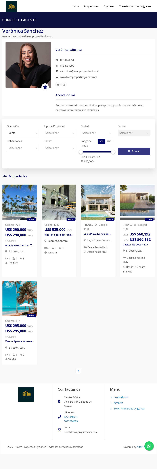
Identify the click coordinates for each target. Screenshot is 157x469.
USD (109, 141)
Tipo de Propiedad (54, 126)
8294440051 (71, 417)
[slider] (81, 152)
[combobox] (82, 133)
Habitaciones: (14, 141)
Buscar (136, 151)
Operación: (13, 126)
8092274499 (71, 421)
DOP (101, 141)
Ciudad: (85, 126)
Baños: (48, 141)
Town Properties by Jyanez (135, 6)
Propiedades (91, 6)
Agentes (109, 6)
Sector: (122, 126)
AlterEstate (143, 447)
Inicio (76, 6)
